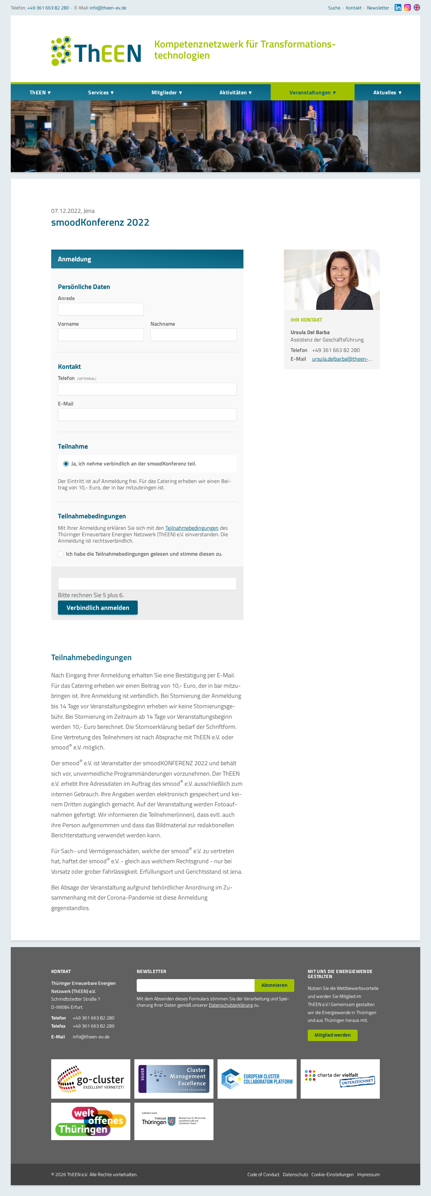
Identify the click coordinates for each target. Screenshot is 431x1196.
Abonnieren (274, 985)
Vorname (70, 323)
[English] (416, 7)
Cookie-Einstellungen (332, 1174)
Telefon (67, 378)
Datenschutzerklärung (231, 1004)
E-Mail (70, 403)
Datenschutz (295, 1174)
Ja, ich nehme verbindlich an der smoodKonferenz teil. (133, 463)
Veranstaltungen (310, 92)
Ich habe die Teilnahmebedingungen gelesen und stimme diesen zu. (144, 554)
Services (98, 92)
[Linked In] (398, 7)
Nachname (163, 323)
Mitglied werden (332, 1035)
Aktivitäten (233, 92)
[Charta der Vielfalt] (340, 1079)
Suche (334, 7)
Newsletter (378, 7)
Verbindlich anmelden (98, 608)
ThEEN (38, 92)
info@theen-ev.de (108, 7)
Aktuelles (385, 92)
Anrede (70, 298)
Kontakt (354, 7)
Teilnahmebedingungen (192, 528)
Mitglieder (164, 92)
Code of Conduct (263, 1174)
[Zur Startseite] (96, 51)
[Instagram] (407, 7)
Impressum (368, 1174)
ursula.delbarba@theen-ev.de (346, 359)
